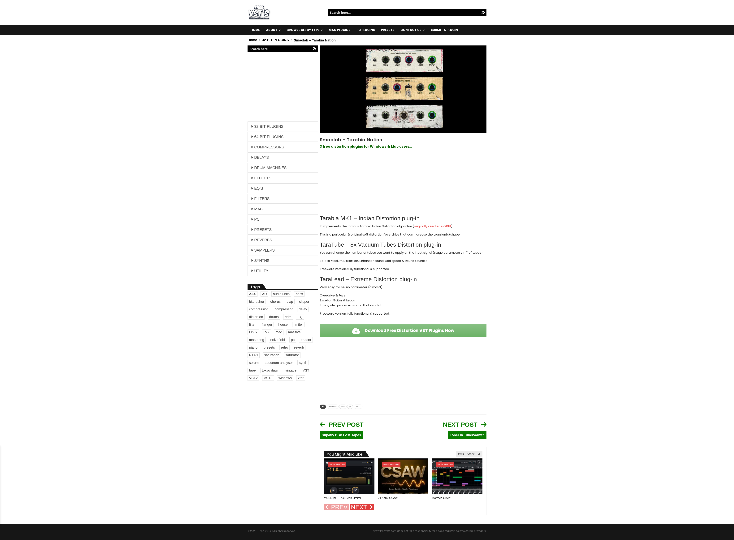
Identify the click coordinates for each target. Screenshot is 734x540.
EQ (300, 317)
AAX (252, 294)
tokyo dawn (270, 370)
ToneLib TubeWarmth (467, 435)
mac (343, 407)
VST (306, 370)
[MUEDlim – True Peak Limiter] (349, 476)
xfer (301, 378)
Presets (387, 30)
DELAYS (261, 157)
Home (255, 30)
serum (254, 363)
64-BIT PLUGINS (337, 464)
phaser (306, 340)
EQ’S (258, 188)
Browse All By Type (303, 30)
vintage (290, 370)
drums (274, 317)
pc (350, 407)
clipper (304, 302)
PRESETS (263, 229)
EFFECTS (262, 178)
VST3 (358, 407)
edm (288, 317)
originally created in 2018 (432, 226)
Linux (253, 332)
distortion (333, 407)
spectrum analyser (279, 363)
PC (256, 219)
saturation (271, 355)
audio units (281, 294)
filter (252, 324)
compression (259, 309)
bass (299, 294)
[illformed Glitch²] (457, 476)
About (271, 30)
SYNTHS (261, 260)
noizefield (277, 340)
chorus (275, 302)
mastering (256, 340)
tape (252, 370)
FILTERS (262, 199)
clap (290, 302)
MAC (258, 209)
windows (285, 378)
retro (284, 347)
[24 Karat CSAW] (403, 476)
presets (269, 347)
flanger (267, 324)
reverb (299, 347)
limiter (298, 324)
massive (294, 332)
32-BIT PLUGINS (268, 126)
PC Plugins (365, 30)
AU (264, 294)
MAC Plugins (339, 30)
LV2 (266, 332)
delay (303, 309)
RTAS (253, 355)
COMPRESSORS (269, 147)
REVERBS (263, 240)
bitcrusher (256, 302)
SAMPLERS (264, 250)
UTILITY (261, 271)
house (283, 324)
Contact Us (410, 30)
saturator (292, 355)
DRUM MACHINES (270, 168)
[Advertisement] (403, 181)
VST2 (253, 378)
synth (303, 363)
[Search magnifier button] (483, 12)
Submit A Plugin (444, 30)
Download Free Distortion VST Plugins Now (409, 331)
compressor (284, 309)
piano (253, 347)
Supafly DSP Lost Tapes (341, 435)
